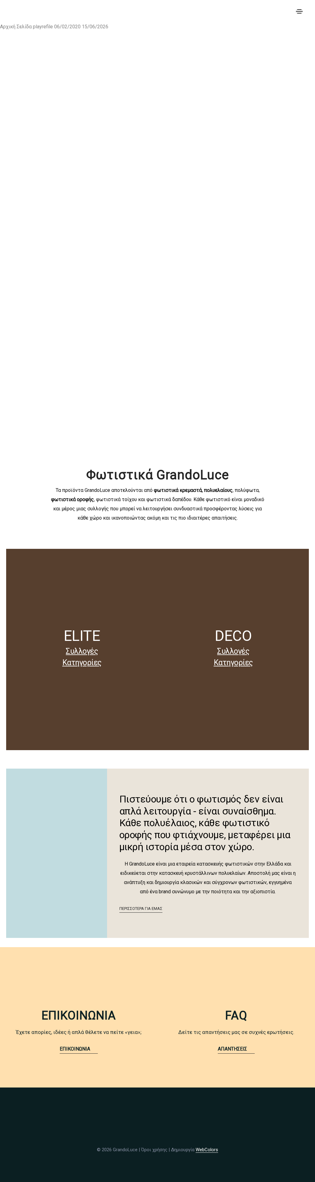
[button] (140, 909)
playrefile (43, 27)
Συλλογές (82, 651)
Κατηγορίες (82, 662)
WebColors (207, 1149)
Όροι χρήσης (154, 1149)
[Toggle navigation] (299, 11)
